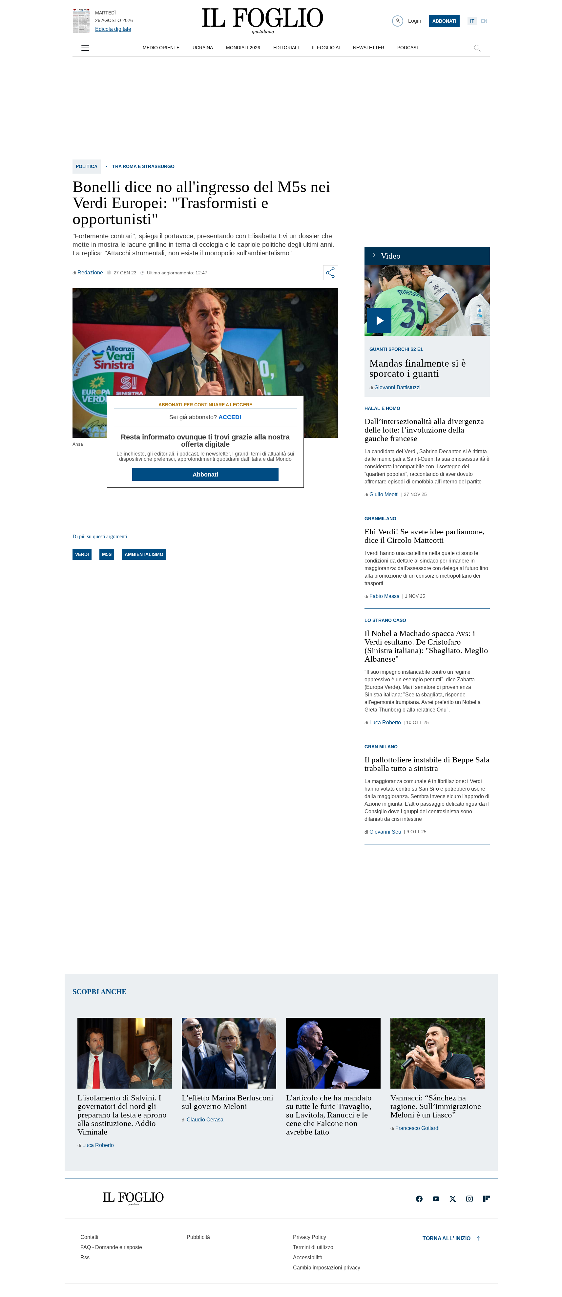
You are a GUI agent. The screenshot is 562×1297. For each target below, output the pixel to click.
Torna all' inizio (446, 1238)
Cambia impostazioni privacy (326, 1267)
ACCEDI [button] (230, 417)
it (472, 21)
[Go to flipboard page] (486, 1199)
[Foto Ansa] (426, 300)
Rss (85, 1257)
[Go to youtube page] (436, 1199)
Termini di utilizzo (313, 1247)
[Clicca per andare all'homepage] (133, 1198)
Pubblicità (198, 1237)
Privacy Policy (309, 1237)
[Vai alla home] (262, 21)
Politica (86, 166)
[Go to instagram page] (469, 1199)
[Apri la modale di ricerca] (477, 48)
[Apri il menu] (85, 48)
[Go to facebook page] (419, 1199)
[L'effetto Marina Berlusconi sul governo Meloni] (229, 1053)
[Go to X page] (452, 1199)
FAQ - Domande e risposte (111, 1247)
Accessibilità (308, 1257)
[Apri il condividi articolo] (330, 272)
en (484, 21)
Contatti (89, 1237)
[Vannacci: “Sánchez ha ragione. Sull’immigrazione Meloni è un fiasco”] (437, 1053)
